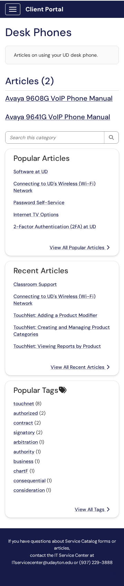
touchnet (23, 403)
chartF (20, 471)
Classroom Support (35, 284)
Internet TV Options (36, 214)
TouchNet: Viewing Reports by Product (57, 346)
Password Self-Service (38, 202)
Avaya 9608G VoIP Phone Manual (59, 98)
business (23, 461)
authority (23, 452)
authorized (25, 413)
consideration (29, 490)
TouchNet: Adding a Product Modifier (55, 315)
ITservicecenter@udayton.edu (42, 562)
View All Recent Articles (78, 367)
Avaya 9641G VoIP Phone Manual (57, 116)
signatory (24, 432)
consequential (29, 480)
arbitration (25, 442)
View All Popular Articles (78, 247)
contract (23, 423)
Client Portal (44, 9)
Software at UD (30, 171)
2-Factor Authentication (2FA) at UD (54, 226)
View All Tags (90, 509)
